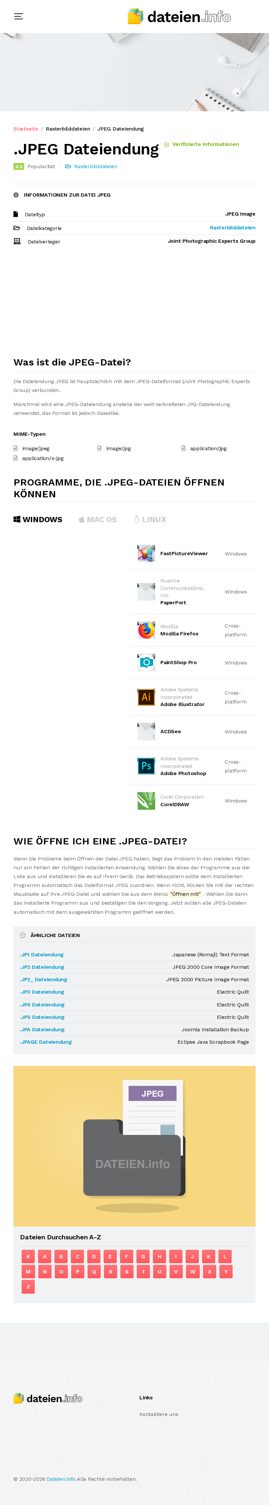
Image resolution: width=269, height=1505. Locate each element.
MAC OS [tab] (101, 519)
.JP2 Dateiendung (42, 967)
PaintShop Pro (178, 662)
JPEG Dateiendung (120, 129)
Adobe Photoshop (183, 773)
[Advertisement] (134, 304)
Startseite (25, 129)
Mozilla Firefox (179, 633)
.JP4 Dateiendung (42, 1004)
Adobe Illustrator (182, 704)
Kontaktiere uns (158, 1414)
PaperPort (173, 602)
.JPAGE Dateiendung (46, 1042)
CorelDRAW (174, 804)
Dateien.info (61, 1479)
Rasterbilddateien (68, 129)
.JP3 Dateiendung (42, 992)
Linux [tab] (153, 519)
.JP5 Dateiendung (42, 1017)
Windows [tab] (41, 519)
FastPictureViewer (184, 553)
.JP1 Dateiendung (42, 954)
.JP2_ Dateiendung (43, 979)
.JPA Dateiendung (42, 1029)
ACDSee (170, 731)
